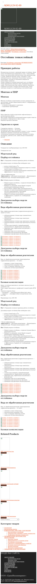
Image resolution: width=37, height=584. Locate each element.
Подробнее (4, 453)
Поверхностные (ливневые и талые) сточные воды (21, 533)
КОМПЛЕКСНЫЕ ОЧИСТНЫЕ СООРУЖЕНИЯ (17, 530)
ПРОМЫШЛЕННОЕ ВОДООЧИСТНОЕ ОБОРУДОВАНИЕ (17, 63)
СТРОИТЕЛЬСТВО (9, 37)
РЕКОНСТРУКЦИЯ (9, 39)
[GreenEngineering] (9, 22)
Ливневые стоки (12, 34)
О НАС (6, 43)
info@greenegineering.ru (20, 581)
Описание (7, 139)
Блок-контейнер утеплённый (15, 532)
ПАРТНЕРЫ (7, 44)
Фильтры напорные (13, 546)
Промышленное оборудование (16, 36)
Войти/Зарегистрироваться (18, 49)
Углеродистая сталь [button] (6, 148)
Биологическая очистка (14, 33)
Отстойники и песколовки (19, 51)
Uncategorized (8, 527)
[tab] (20, 139)
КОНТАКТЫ (7, 46)
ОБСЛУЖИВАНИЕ (9, 40)
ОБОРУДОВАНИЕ (9, 32)
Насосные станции (13, 539)
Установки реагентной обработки (17, 545)
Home (2, 50)
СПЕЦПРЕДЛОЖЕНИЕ (10, 42)
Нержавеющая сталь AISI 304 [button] (19, 148)
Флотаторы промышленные (15, 547)
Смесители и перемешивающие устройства (19, 543)
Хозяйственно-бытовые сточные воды (18, 535)
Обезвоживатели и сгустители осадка (18, 540)
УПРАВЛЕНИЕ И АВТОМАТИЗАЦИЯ (14, 549)
